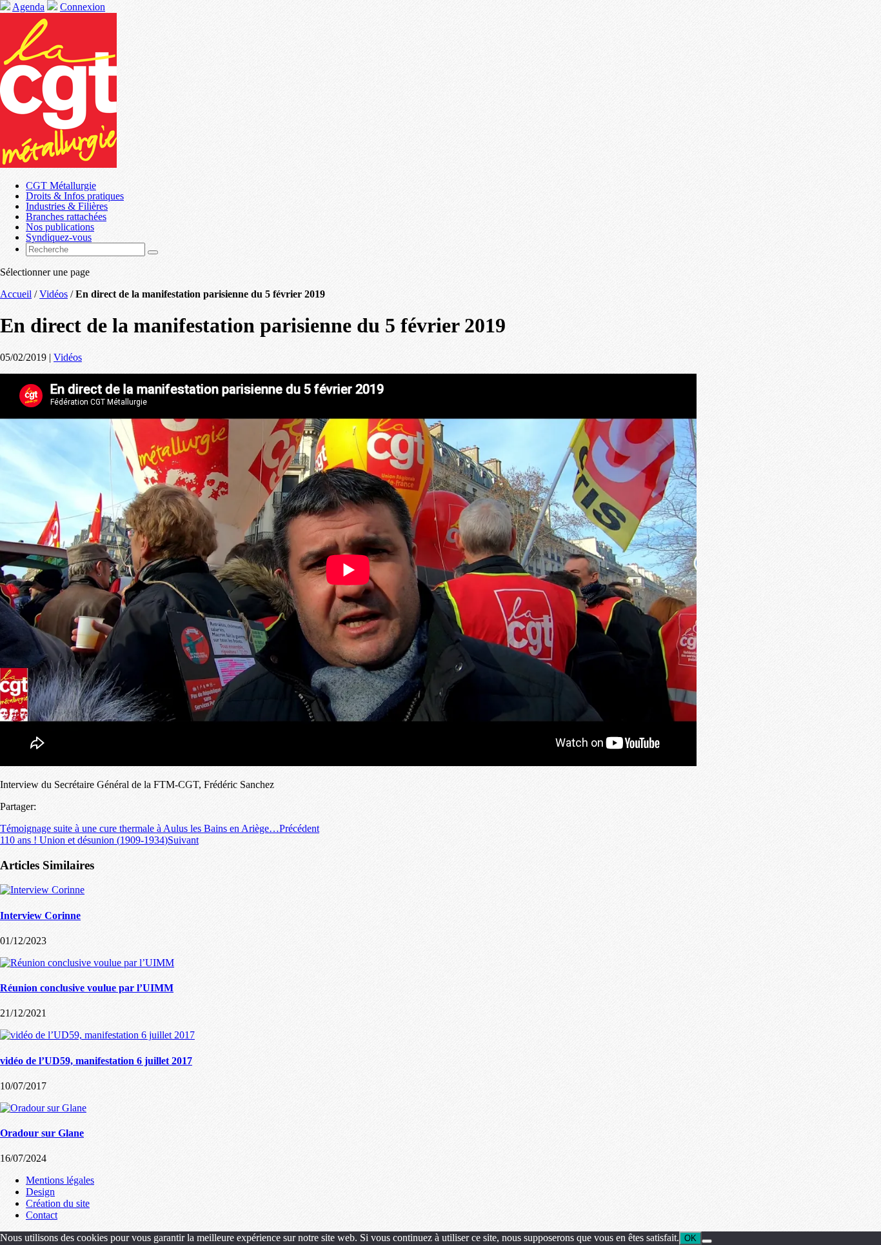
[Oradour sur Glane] (43, 1107)
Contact (41, 1215)
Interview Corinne (40, 915)
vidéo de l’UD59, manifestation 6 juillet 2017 (96, 1060)
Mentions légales (60, 1180)
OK (690, 1238)
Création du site (58, 1203)
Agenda (28, 6)
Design (40, 1191)
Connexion (82, 6)
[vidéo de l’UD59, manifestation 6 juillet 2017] (97, 1034)
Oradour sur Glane (42, 1133)
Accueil (16, 293)
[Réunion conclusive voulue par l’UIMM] (87, 962)
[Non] (707, 1241)
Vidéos (53, 293)
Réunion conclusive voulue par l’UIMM (86, 987)
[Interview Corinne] (42, 889)
